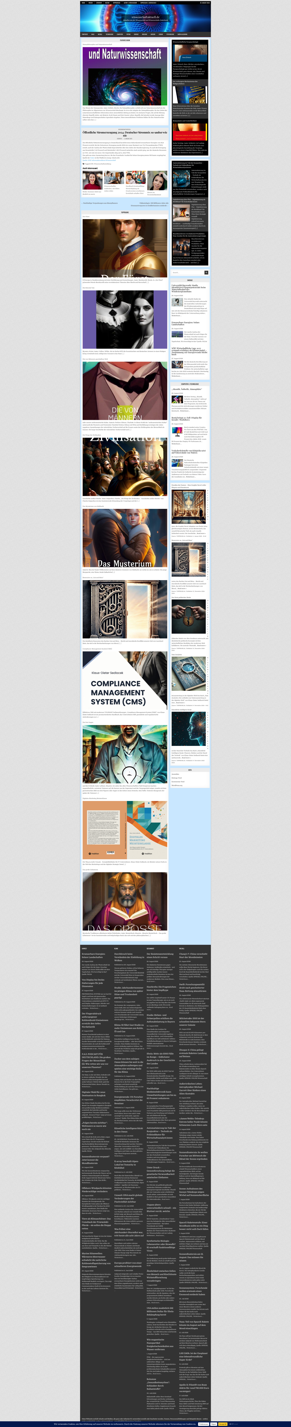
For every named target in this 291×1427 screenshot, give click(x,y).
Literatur (99, 3)
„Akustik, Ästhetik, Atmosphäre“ (187, 387)
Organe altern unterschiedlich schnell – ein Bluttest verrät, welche (161, 1210)
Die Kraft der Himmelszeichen (93, 725)
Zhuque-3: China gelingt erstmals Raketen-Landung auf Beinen (193, 1055)
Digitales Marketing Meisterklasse (95, 437)
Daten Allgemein (182, 34)
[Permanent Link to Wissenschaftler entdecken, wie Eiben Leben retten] (114, 177)
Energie (136, 34)
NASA (92, 34)
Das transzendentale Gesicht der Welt (186, 77)
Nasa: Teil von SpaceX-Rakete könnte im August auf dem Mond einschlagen (194, 1327)
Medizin (153, 34)
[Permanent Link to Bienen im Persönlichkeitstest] (157, 180)
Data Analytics (177, 652)
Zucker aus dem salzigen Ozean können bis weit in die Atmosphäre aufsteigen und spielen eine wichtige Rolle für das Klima (128, 1067)
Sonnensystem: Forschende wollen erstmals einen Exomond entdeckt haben (193, 1293)
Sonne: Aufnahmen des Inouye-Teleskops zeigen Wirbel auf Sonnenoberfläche (194, 1194)
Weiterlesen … (177, 313)
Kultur (107, 3)
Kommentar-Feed (178, 779)
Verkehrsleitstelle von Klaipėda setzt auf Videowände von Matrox (189, 449)
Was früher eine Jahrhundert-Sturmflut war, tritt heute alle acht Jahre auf (129, 1234)
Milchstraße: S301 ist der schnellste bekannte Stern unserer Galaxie (192, 1024)
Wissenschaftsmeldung (102, 164)
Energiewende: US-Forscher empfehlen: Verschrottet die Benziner (128, 1102)
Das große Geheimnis (90, 509)
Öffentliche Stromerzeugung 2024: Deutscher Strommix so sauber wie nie (125, 133)
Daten (92, 158)
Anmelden (175, 772)
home (83, 3)
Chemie (161, 34)
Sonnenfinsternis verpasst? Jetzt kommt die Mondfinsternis (95, 1162)
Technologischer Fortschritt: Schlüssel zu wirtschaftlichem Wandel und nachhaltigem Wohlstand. (188, 161)
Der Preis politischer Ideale (181, 595)
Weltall (100, 34)
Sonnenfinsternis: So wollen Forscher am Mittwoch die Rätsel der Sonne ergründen (193, 1158)
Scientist (119, 138)
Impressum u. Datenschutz (148, 3)
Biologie (144, 34)
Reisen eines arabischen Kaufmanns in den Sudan (101, 872)
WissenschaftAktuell (124, 129)
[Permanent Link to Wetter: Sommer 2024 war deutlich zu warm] (93, 180)
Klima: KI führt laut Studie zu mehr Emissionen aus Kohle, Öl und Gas (129, 1030)
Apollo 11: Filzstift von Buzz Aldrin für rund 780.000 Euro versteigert (194, 1390)
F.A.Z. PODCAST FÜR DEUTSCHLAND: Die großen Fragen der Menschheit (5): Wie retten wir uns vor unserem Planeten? (96, 1063)
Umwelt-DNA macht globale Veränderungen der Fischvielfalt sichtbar (128, 1200)
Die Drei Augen (88, 361)
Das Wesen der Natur (90, 653)
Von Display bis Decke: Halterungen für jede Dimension (93, 985)
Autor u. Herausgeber (130, 3)
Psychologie (170, 34)
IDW (91, 164)
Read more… (151, 984)
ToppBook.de (116, 3)
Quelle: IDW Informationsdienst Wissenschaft (99, 160)
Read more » (201, 531)
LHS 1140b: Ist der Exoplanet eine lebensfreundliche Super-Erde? (193, 1359)
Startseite (85, 34)
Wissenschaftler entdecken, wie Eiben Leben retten (111, 188)
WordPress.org (177, 783)
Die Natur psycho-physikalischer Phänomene (189, 116)
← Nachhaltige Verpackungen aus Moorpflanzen (99, 203)
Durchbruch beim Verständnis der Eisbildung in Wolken (129, 959)
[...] (157, 120)
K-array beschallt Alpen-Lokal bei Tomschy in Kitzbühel (126, 1167)
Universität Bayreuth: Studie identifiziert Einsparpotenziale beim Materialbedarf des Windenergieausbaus (189, 286)
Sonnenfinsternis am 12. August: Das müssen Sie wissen (191, 1259)
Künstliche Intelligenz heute (182, 707)
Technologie (109, 34)
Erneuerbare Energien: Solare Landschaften (185, 321)
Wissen (91, 3)
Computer (120, 34)
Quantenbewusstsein (90, 44)
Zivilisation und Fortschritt (182, 42)
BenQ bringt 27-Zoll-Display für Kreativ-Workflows (187, 416)
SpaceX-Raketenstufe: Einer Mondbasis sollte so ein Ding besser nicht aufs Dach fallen (193, 1228)
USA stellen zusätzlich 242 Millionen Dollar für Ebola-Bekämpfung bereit (160, 1313)
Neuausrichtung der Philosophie (94, 580)
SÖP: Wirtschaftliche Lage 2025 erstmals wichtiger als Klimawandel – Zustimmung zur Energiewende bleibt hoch (189, 349)
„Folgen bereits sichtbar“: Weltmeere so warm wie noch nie (95, 1128)
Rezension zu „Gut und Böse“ (93, 216)
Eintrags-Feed (177, 776)
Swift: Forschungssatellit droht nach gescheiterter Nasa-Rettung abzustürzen (192, 990)
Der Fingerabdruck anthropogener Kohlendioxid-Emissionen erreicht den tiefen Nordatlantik (95, 1022)
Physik (128, 34)
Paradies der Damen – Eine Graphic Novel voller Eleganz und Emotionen (189, 484)
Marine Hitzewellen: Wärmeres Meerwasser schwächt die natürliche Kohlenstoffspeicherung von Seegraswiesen (96, 1262)
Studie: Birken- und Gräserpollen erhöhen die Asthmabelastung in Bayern (161, 1020)
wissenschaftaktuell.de (145, 17)
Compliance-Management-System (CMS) (97, 288)
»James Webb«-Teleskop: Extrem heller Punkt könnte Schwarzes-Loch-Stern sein (193, 1124)
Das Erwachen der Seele (91, 801)
